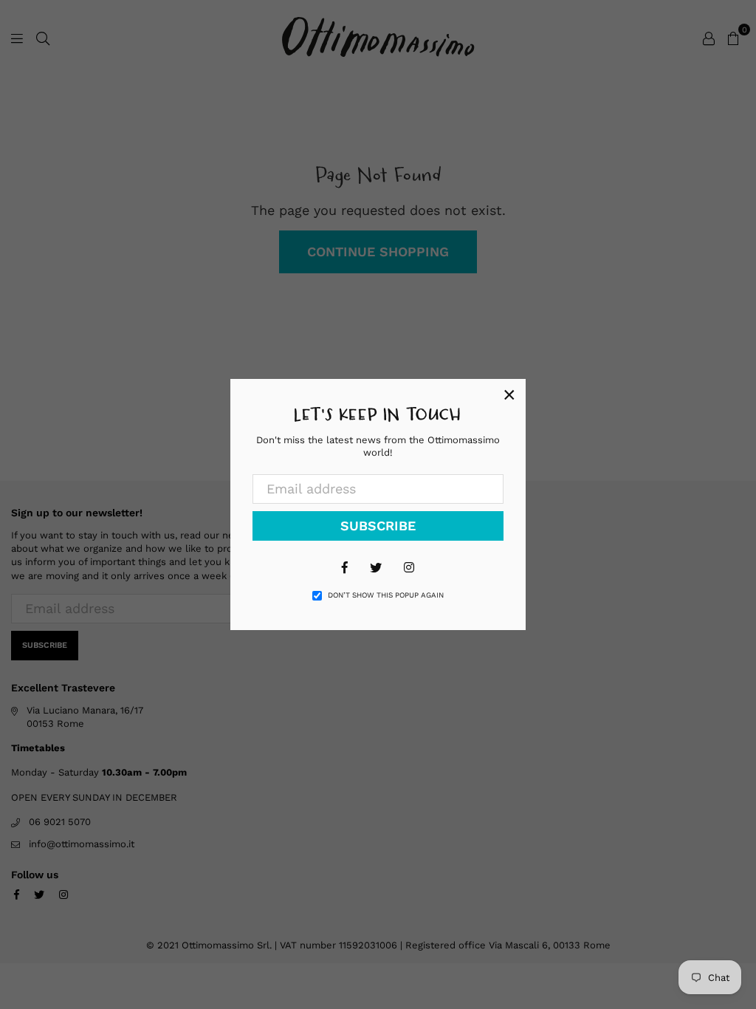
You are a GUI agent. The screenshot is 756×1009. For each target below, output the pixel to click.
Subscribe (378, 525)
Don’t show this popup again (386, 595)
